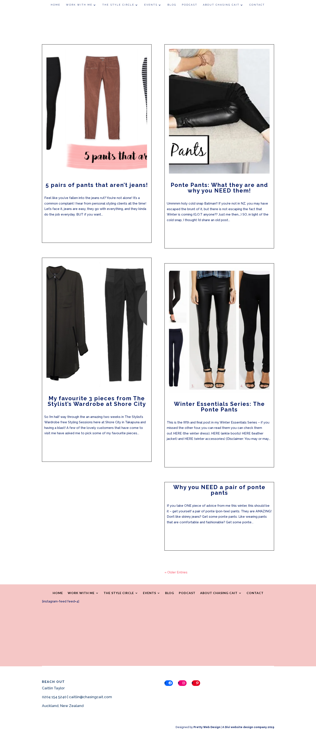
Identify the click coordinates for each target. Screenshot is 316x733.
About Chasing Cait (221, 4)
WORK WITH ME (79, 4)
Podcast (189, 4)
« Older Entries (175, 572)
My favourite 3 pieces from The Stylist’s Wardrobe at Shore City (97, 401)
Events (151, 4)
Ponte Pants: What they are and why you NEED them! (219, 188)
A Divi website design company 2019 (248, 727)
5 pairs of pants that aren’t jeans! (97, 185)
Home (55, 4)
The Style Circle (118, 4)
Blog (171, 4)
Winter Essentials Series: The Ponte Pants (219, 407)
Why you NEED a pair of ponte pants (219, 490)
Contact (257, 4)
